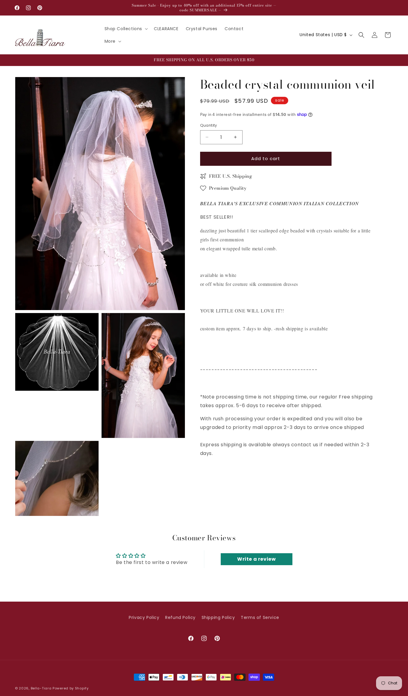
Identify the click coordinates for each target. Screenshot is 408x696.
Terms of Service (260, 617)
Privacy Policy (144, 617)
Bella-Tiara (41, 688)
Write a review (256, 559)
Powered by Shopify (71, 688)
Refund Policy (180, 617)
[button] (126, 28)
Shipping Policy (218, 617)
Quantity (208, 125)
